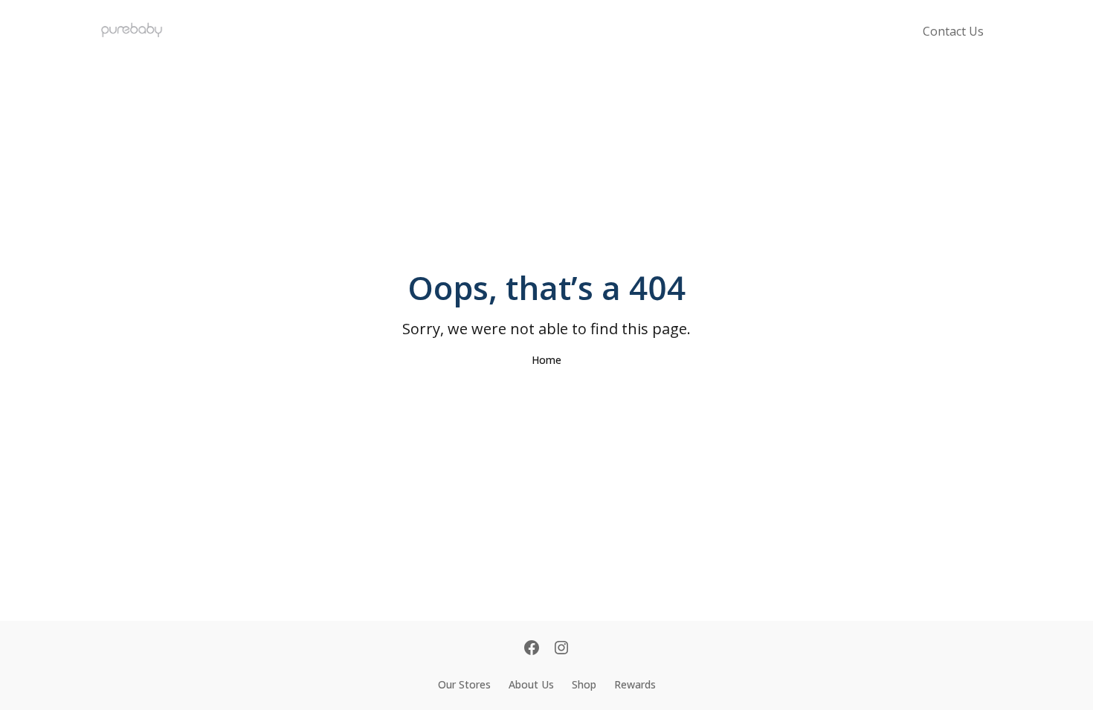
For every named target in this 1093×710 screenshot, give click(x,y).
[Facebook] (532, 649)
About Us (531, 684)
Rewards (635, 684)
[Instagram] (561, 649)
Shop (584, 684)
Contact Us (953, 31)
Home (546, 360)
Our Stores (464, 684)
